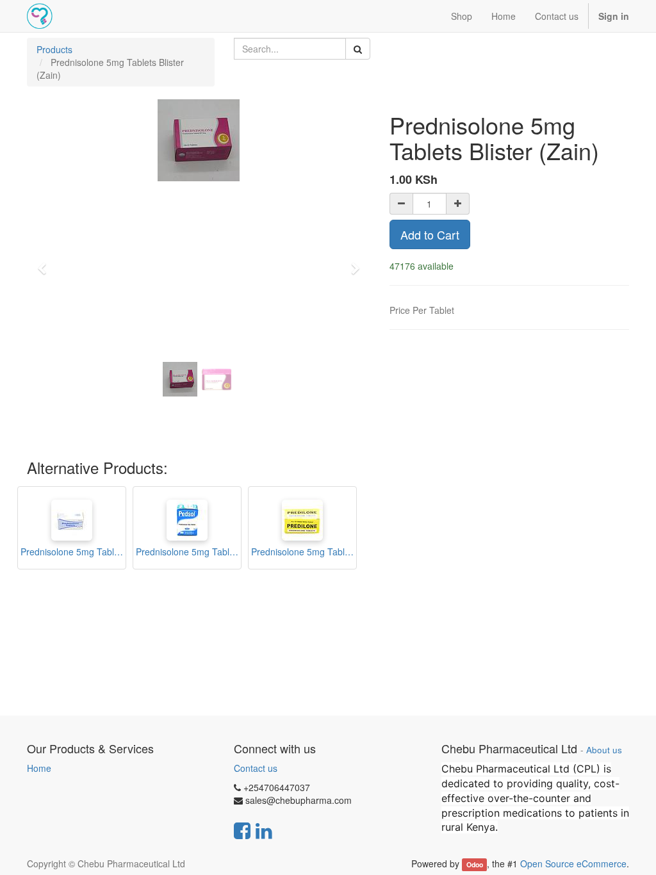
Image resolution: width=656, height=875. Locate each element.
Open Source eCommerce (573, 863)
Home (39, 768)
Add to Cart (429, 234)
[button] (46, 262)
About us (604, 750)
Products (54, 49)
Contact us (255, 768)
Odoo (474, 864)
